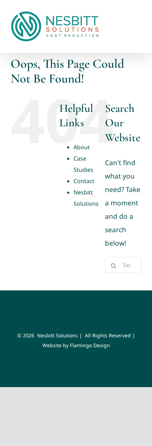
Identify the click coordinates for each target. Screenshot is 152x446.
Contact (84, 181)
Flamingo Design (90, 345)
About (82, 147)
